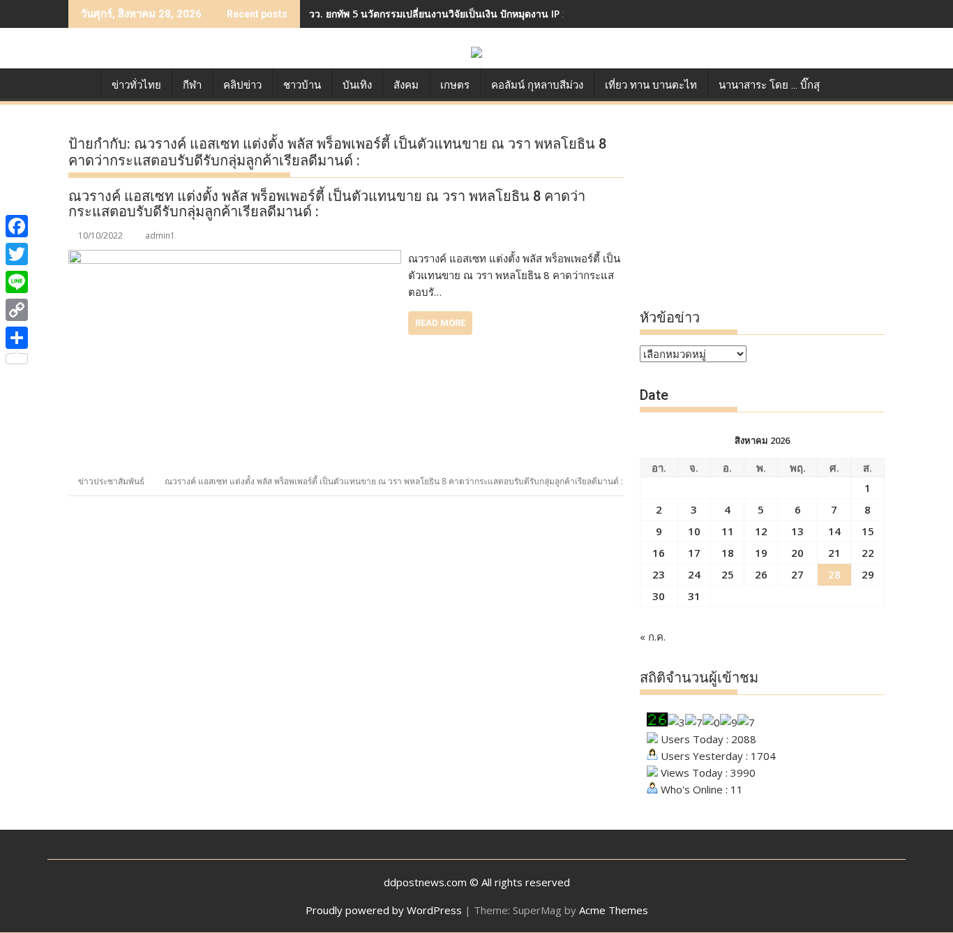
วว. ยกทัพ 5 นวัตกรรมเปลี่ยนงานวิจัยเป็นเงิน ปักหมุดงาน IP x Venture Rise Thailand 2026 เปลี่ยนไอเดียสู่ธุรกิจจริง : (560, 13)
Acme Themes (613, 910)
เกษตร (455, 85)
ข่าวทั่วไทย (136, 85)
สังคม (406, 85)
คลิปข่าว (242, 85)
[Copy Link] (17, 310)
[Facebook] (17, 226)
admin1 (160, 235)
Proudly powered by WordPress (384, 910)
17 (694, 553)
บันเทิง (357, 85)
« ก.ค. (653, 636)
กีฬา (192, 85)
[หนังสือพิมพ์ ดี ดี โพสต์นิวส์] (81, 82)
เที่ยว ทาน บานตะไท (651, 85)
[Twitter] (17, 254)
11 (727, 531)
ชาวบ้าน (302, 85)
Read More (440, 323)
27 (797, 574)
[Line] (17, 282)
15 (868, 531)
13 (797, 531)
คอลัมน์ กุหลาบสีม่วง (537, 85)
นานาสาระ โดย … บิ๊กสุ (769, 85)
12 (761, 531)
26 (761, 574)
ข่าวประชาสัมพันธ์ (111, 481)
